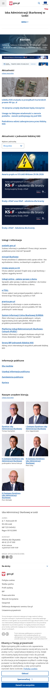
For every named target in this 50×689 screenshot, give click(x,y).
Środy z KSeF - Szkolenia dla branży (18, 228)
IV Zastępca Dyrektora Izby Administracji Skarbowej (11, 495)
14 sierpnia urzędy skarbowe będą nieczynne (23, 108)
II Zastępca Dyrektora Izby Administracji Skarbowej (13, 459)
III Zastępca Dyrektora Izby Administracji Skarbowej (35, 460)
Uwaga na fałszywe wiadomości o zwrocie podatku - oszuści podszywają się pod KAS (21, 114)
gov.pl (10, 574)
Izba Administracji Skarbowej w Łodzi (25, 14)
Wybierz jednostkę (15, 141)
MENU (24, 22)
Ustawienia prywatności (11, 610)
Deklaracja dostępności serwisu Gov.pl (17, 606)
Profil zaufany (7, 587)
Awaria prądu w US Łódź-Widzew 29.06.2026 (23, 174)
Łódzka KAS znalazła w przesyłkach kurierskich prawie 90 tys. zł (24, 101)
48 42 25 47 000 (8, 542)
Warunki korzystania (10, 599)
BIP (3, 591)
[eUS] (25, 64)
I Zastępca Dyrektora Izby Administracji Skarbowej (36, 427)
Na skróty (6, 566)
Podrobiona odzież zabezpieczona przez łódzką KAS (24, 122)
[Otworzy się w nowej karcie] (3, 557)
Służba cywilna (8, 584)
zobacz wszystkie (8, 73)
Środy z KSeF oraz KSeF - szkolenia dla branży (23, 201)
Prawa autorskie (8, 595)
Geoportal (6, 603)
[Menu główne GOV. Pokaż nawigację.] (3, 3)
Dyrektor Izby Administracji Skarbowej (12, 427)
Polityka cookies (8, 580)
